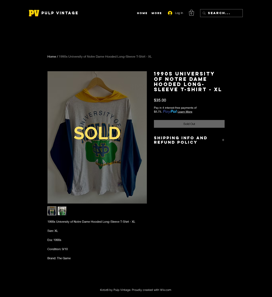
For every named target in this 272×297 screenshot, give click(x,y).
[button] (191, 13)
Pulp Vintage (60, 13)
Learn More (185, 111)
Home (51, 56)
